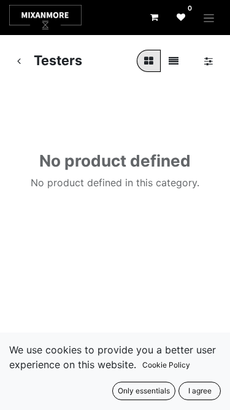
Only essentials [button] (144, 390)
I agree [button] (200, 390)
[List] (173, 61)
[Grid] (148, 61)
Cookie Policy (166, 364)
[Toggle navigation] (209, 17)
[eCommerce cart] (154, 17)
